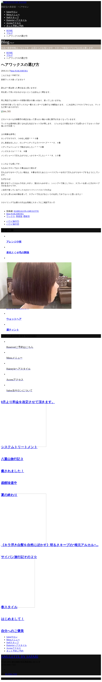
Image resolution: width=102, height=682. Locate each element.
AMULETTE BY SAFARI (19, 656)
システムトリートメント (19, 447)
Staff (12, 17)
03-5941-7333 (11, 674)
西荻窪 (26, 216)
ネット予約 (14, 26)
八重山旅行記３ (12, 459)
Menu (13, 14)
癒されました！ (12, 471)
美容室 (19, 216)
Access (13, 23)
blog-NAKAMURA (19, 71)
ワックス (10, 216)
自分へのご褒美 (12, 631)
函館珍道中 (9, 483)
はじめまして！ (12, 619)
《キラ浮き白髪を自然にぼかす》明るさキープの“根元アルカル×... (49, 545)
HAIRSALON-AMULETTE (26, 211)
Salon (12, 12)
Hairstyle (16, 20)
